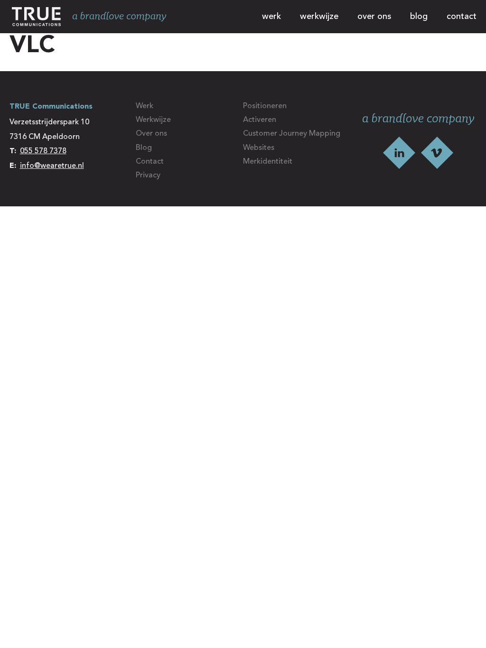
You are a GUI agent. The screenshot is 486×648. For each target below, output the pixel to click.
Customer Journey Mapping (291, 134)
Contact (462, 16)
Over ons (374, 16)
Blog (419, 16)
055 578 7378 (43, 151)
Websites (258, 148)
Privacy (148, 175)
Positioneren (265, 106)
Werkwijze (319, 16)
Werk (271, 16)
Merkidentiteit (267, 162)
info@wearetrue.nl (52, 166)
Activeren (259, 120)
